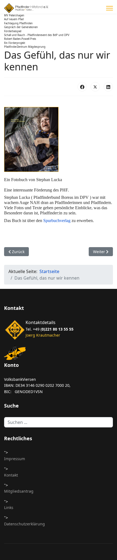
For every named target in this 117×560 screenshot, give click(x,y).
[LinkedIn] (108, 86)
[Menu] (109, 8)
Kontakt (11, 475)
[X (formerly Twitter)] (95, 86)
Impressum (14, 458)
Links (8, 507)
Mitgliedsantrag (18, 491)
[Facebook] (82, 86)
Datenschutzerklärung (24, 523)
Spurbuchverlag (56, 220)
